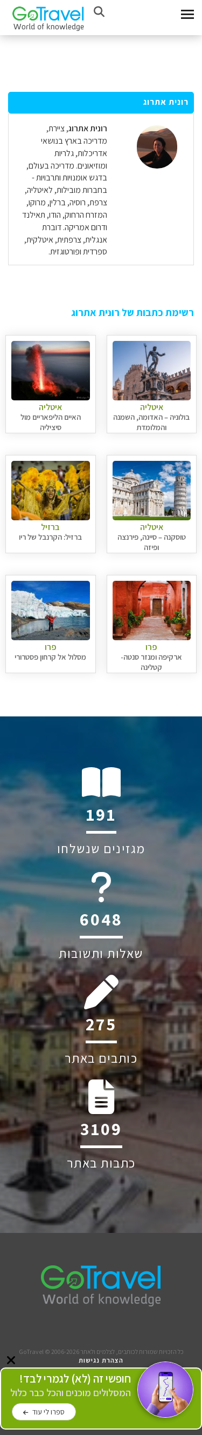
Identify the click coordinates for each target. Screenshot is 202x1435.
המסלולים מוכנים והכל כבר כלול (70, 1385)
